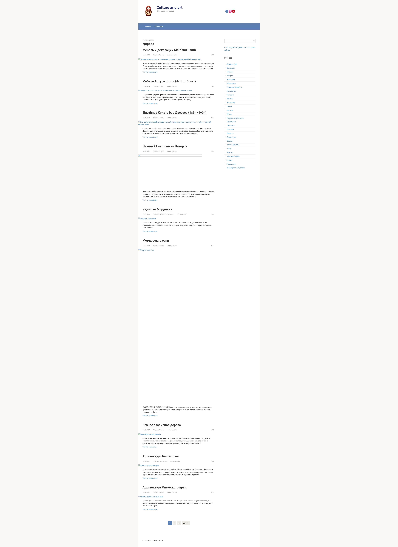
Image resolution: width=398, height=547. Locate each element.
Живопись (231, 80)
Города (229, 72)
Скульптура (231, 137)
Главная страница (148, 40)
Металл (230, 110)
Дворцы (230, 76)
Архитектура (163, 461)
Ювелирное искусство (236, 168)
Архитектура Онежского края (164, 487)
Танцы (229, 149)
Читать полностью (150, 72)
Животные (231, 83)
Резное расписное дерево (162, 425)
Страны (230, 141)
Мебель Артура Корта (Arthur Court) (169, 81)
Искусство (231, 91)
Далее (185, 523)
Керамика (231, 103)
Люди (229, 106)
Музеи (229, 114)
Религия (230, 133)
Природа (230, 129)
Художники (231, 164)
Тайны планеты (233, 145)
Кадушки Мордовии (157, 209)
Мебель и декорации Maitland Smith (169, 50)
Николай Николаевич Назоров (165, 146)
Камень (230, 99)
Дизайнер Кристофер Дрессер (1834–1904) (175, 112)
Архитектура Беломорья (161, 456)
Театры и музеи (233, 156)
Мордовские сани (156, 240)
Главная (148, 26)
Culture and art (170, 7)
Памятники (231, 122)
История (230, 95)
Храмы (229, 160)
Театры (230, 152)
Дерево (161, 55)
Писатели (230, 126)
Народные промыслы (166, 214)
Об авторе (159, 26)
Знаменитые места (234, 87)
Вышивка (231, 68)
